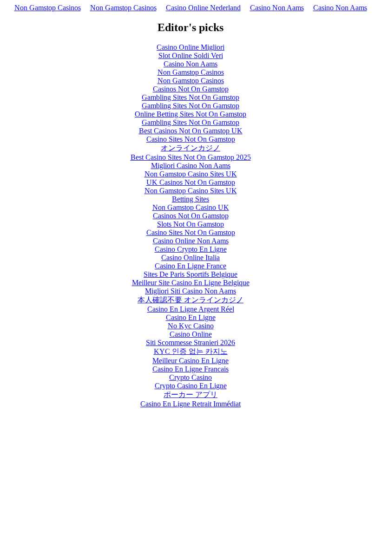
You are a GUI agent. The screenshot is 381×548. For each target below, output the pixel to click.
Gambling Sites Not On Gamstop (190, 97)
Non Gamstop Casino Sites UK (191, 174)
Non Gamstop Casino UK (190, 207)
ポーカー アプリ (190, 394)
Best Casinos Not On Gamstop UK (191, 131)
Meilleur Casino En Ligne (190, 361)
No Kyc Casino (191, 326)
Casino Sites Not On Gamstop (190, 139)
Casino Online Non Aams (191, 241)
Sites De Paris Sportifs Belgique (190, 274)
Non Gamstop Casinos (47, 8)
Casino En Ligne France (190, 266)
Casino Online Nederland (203, 8)
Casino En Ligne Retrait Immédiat (190, 404)
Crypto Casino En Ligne (191, 386)
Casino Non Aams (277, 8)
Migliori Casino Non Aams (190, 166)
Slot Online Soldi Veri (190, 55)
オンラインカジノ (190, 148)
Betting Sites (190, 199)
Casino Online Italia (190, 257)
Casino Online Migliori (190, 47)
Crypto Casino (190, 377)
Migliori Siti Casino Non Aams (190, 291)
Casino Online (191, 334)
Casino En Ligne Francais (190, 369)
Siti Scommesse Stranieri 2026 (190, 342)
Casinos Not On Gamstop (191, 89)
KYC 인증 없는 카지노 (191, 351)
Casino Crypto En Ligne (191, 249)
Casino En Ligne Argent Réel (190, 309)
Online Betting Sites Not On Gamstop (190, 114)
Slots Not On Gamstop (190, 224)
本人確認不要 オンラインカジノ (190, 300)
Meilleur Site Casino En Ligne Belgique (191, 283)
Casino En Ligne (191, 317)
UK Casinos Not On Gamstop (190, 182)
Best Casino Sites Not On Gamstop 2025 (191, 157)
